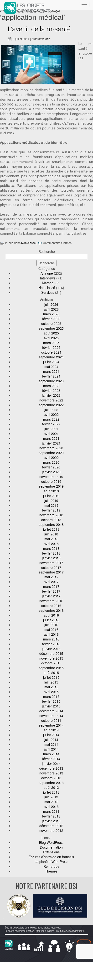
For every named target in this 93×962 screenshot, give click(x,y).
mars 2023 (51, 385)
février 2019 (51, 510)
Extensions (51, 852)
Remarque (51, 866)
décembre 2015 (51, 653)
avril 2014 (51, 749)
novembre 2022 (51, 400)
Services (47, 292)
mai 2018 (51, 538)
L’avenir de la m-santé (39, 29)
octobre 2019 (51, 481)
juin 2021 (51, 428)
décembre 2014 (51, 710)
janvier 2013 (51, 820)
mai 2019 (51, 505)
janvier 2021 (51, 443)
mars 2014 (51, 753)
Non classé (28, 243)
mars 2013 (51, 811)
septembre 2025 (51, 328)
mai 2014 (51, 744)
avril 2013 (51, 806)
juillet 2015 (51, 677)
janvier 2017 (51, 596)
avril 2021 (51, 433)
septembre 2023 (51, 380)
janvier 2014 (51, 763)
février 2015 (51, 701)
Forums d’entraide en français (51, 856)
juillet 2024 (51, 361)
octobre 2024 (51, 352)
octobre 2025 (51, 323)
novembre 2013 (51, 773)
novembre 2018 (51, 514)
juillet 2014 (51, 734)
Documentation (51, 847)
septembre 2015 (51, 667)
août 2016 (51, 615)
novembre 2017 (51, 562)
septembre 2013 (51, 782)
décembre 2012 (51, 825)
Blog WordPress (51, 842)
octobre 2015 (51, 663)
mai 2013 (51, 801)
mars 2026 (51, 313)
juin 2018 (51, 534)
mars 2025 (51, 342)
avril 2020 (51, 457)
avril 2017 (51, 581)
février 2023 (51, 390)
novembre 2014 (51, 715)
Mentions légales (45, 931)
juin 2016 (51, 624)
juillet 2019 (51, 495)
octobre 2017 (51, 567)
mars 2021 (51, 438)
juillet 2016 (51, 619)
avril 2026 (51, 309)
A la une (47, 273)
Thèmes (51, 871)
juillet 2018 (51, 529)
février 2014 (51, 758)
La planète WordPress (51, 861)
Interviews (47, 278)
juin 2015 (51, 682)
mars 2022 (51, 419)
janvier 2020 (51, 471)
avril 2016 (51, 634)
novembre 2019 (51, 476)
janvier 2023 (51, 395)
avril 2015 (51, 691)
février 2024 (51, 376)
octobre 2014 (51, 720)
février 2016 (51, 643)
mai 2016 (51, 629)
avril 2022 (51, 414)
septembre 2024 (51, 357)
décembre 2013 (51, 768)
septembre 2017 (51, 572)
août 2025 (51, 333)
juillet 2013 (51, 792)
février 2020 (51, 467)
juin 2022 (51, 409)
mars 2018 (51, 548)
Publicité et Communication (19, 931)
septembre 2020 (51, 452)
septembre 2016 (51, 610)
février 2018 (51, 553)
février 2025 (51, 347)
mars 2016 (51, 639)
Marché (47, 282)
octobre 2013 (51, 777)
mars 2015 (51, 696)
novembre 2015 (51, 658)
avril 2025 (51, 337)
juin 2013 (51, 797)
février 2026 (51, 318)
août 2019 (51, 491)
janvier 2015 (51, 706)
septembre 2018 (51, 524)
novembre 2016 (51, 600)
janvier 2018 (51, 558)
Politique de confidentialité (70, 931)
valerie (45, 39)
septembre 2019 (51, 486)
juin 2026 (51, 304)
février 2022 (51, 424)
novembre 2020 (51, 447)
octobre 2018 (51, 519)
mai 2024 (51, 366)
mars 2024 (51, 371)
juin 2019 (51, 500)
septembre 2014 (51, 725)
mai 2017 (51, 576)
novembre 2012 (51, 830)
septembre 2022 (51, 404)
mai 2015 (51, 686)
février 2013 (51, 816)
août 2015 (51, 672)
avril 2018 (51, 543)
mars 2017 (51, 586)
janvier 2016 (51, 648)
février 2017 (51, 591)
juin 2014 (51, 739)
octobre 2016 (51, 605)
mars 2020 (51, 462)
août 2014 (51, 730)
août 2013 (51, 787)
